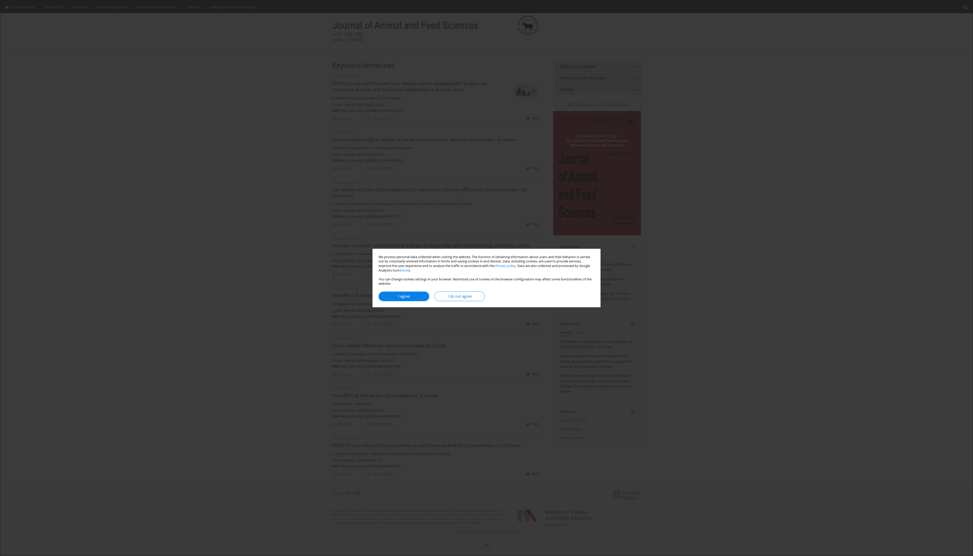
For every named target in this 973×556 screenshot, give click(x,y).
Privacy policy (505, 266)
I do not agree (460, 296)
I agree (404, 296)
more (405, 270)
